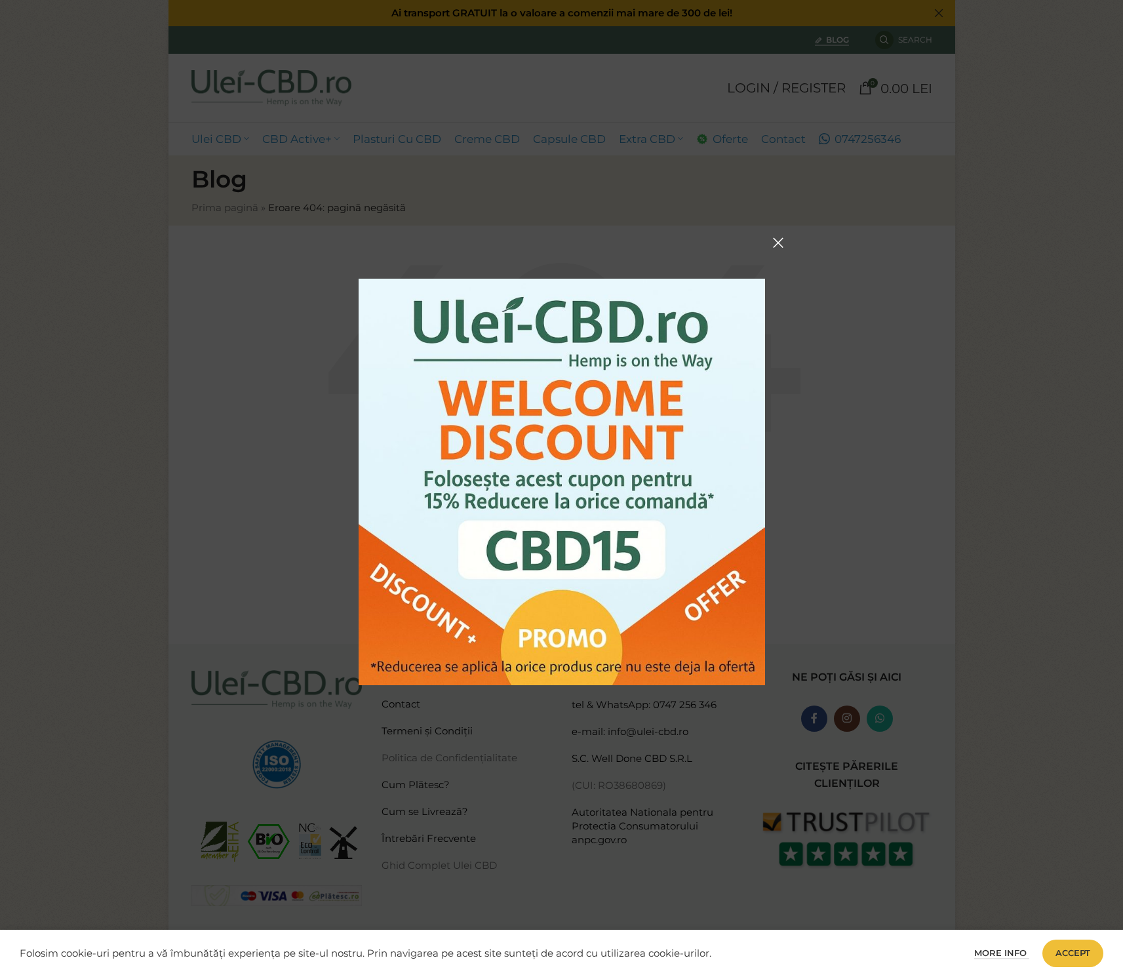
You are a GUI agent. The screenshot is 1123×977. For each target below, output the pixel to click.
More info (1001, 952)
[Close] (778, 242)
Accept (1072, 952)
